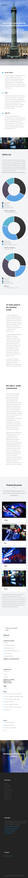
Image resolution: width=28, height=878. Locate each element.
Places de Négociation (8, 833)
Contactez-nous (7, 796)
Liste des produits (8, 792)
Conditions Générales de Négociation (11, 826)
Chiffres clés (6, 787)
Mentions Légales (7, 798)
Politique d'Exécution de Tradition (11, 828)
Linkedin (14, 760)
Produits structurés (8, 790)
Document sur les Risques (9, 830)
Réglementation (7, 794)
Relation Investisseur (8, 856)
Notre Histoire (7, 785)
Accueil (5, 783)
